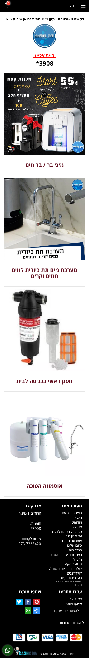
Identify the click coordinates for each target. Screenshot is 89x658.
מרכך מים (75, 550)
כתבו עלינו (74, 545)
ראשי (78, 517)
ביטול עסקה (73, 563)
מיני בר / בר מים (44, 165)
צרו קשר (76, 526)
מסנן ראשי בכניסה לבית (44, 381)
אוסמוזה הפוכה (44, 486)
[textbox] (44, 19)
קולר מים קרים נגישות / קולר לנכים (65, 571)
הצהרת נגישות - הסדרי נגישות (66, 557)
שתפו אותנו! (73, 604)
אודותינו (76, 522)
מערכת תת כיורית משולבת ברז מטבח (69, 580)
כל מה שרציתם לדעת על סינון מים (67, 534)
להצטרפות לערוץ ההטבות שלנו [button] (63, 611)
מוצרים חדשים (72, 513)
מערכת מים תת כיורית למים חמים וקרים (44, 273)
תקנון (78, 584)
